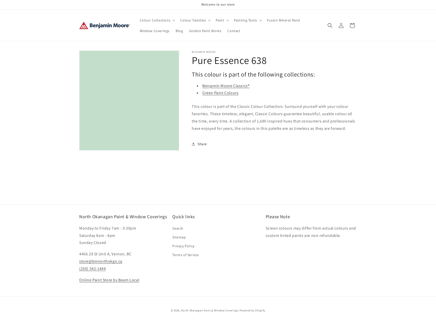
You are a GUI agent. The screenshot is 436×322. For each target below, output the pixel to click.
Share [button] (202, 144)
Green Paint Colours (220, 92)
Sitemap (179, 237)
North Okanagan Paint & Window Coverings (209, 310)
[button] (157, 20)
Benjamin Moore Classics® (226, 85)
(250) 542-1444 (92, 268)
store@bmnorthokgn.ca (100, 261)
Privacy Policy (183, 245)
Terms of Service (185, 255)
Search (177, 228)
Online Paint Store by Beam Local (109, 279)
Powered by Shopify (252, 310)
